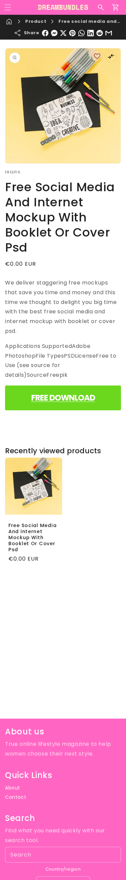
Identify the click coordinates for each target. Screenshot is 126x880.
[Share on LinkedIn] (90, 33)
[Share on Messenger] (54, 33)
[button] (7, 7)
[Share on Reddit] (99, 33)
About (12, 787)
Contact (15, 797)
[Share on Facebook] (45, 33)
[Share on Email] (109, 33)
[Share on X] (63, 33)
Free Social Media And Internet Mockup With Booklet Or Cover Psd (32, 537)
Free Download (63, 397)
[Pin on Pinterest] (72, 33)
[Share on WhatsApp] (81, 33)
